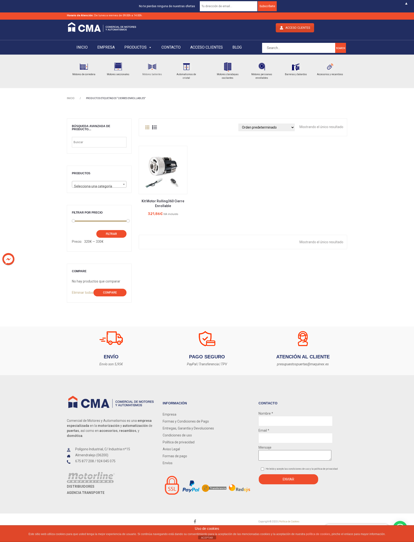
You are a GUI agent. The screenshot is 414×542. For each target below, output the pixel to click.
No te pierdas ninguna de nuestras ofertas (167, 6)
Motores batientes (152, 74)
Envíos (167, 463)
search (340, 48)
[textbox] (99, 186)
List (154, 127)
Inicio (82, 47)
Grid (147, 127)
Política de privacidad (179, 442)
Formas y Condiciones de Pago (186, 421)
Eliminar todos (82, 292)
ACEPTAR (207, 537)
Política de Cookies (289, 521)
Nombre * (266, 413)
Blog (237, 47)
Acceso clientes (206, 47)
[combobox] (99, 184)
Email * (264, 430)
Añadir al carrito (163, 176)
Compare (110, 292)
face (195, 521)
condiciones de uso (299, 469)
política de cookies (318, 534)
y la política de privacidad (324, 469)
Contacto (171, 47)
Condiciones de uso (177, 435)
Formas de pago (175, 456)
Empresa (106, 47)
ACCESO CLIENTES (297, 27)
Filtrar (111, 234)
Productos (135, 47)
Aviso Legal (171, 449)
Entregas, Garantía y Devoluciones (188, 428)
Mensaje (265, 447)
